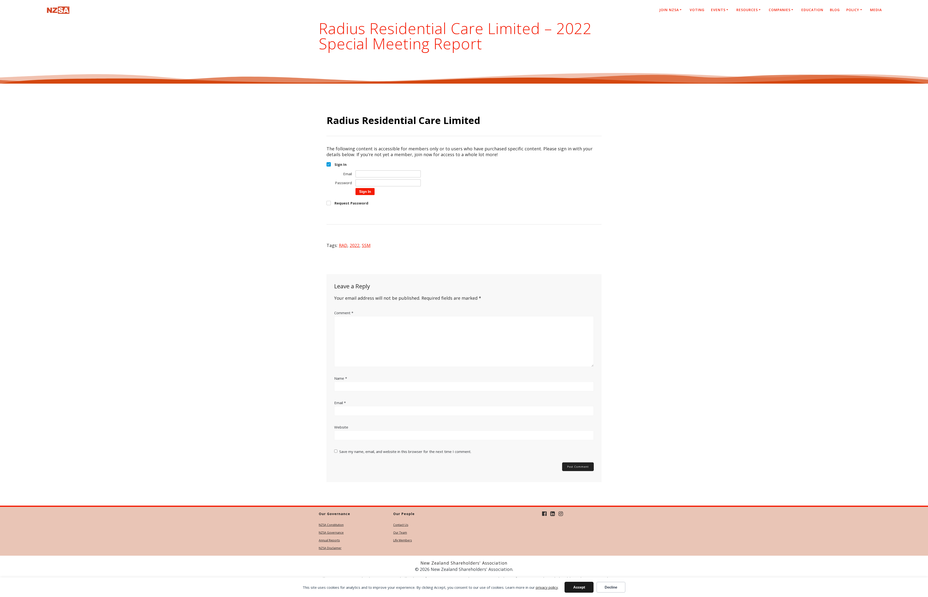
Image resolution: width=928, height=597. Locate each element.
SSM (366, 245)
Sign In (365, 191)
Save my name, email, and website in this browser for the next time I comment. (405, 451)
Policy (852, 9)
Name (340, 378)
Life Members (402, 540)
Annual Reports (329, 540)
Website (341, 427)
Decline (611, 587)
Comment (343, 312)
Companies (779, 9)
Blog (835, 9)
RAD (343, 245)
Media (876, 9)
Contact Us (400, 525)
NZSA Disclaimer (330, 548)
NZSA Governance (331, 533)
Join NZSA (669, 9)
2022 (354, 245)
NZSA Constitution (331, 525)
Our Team (400, 533)
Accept (579, 587)
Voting (697, 9)
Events (718, 9)
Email (340, 402)
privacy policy (547, 587)
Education (812, 9)
